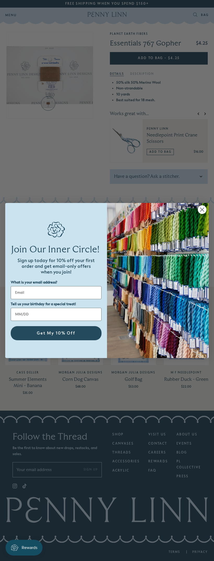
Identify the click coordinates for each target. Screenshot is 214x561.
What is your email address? (34, 282)
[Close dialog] (202, 209)
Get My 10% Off (56, 333)
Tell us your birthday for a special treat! (43, 304)
